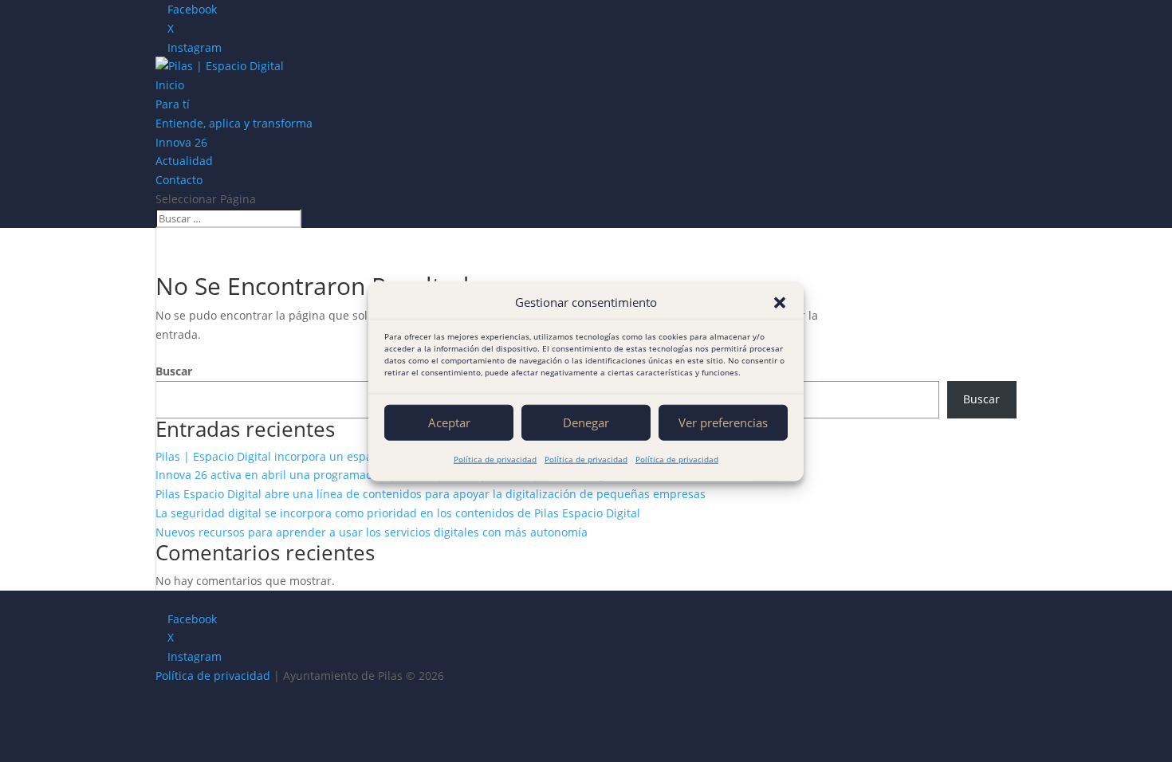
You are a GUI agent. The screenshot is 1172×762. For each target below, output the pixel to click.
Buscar (173, 371)
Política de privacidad (495, 459)
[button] (780, 303)
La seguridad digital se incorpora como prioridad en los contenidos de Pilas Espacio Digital (397, 512)
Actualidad (184, 160)
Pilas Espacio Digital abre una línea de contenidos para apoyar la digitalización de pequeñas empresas (430, 493)
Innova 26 (181, 142)
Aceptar (449, 422)
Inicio (169, 84)
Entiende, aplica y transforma (234, 123)
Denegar (586, 422)
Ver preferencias (723, 422)
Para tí (172, 104)
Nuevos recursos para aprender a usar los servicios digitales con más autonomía (371, 532)
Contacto (179, 179)
